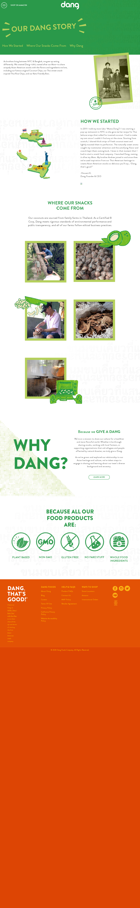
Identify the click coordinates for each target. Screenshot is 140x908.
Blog (43, 595)
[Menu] (4, 5)
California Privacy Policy (48, 613)
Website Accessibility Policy (49, 619)
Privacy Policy (46, 607)
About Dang (46, 591)
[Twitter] (127, 588)
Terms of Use (46, 603)
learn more (99, 477)
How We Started (12, 45)
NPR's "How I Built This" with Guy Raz (12, 613)
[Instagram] (121, 588)
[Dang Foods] (70, 5)
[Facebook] (115, 588)
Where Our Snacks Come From (46, 45)
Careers (44, 599)
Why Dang (76, 45)
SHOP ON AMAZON (19, 5)
